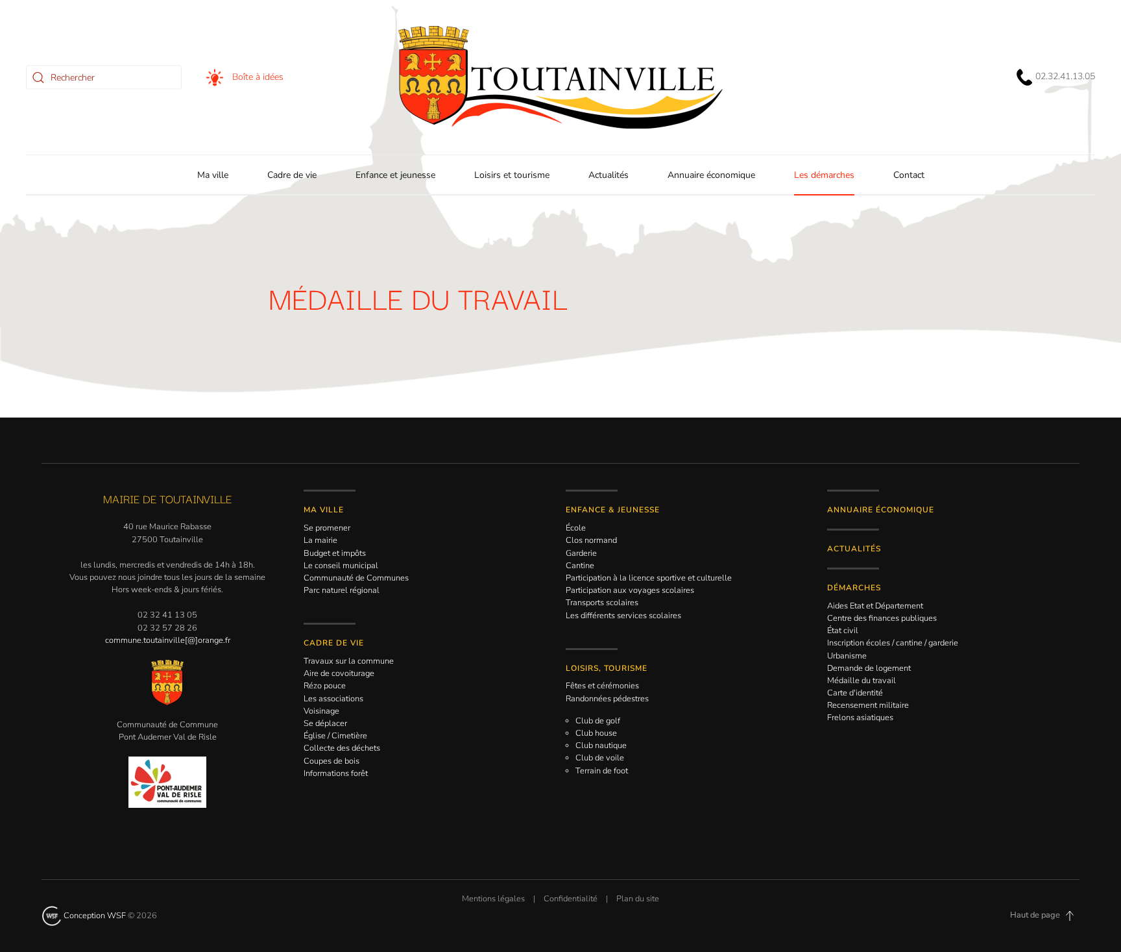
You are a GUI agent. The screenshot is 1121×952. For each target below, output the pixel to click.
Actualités (608, 175)
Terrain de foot (601, 771)
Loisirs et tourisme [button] (511, 175)
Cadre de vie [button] (292, 175)
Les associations (333, 699)
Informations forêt (336, 773)
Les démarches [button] (824, 175)
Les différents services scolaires (623, 615)
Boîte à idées (256, 76)
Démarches (854, 587)
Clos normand (591, 540)
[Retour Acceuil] (560, 77)
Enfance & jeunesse (613, 510)
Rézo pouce (325, 686)
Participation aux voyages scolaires (630, 590)
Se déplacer (325, 723)
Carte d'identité (855, 693)
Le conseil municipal (341, 565)
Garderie (581, 553)
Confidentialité (570, 899)
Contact (908, 175)
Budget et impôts (335, 553)
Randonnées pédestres (607, 699)
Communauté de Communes (356, 578)
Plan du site (637, 899)
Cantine (580, 565)
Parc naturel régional (342, 590)
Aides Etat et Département (875, 606)
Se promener (327, 528)
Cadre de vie (334, 643)
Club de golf (597, 721)
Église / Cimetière (335, 736)
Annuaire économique (711, 175)
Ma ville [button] (212, 175)
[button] (1069, 915)
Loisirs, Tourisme (606, 668)
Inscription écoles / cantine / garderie (892, 643)
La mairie (320, 540)
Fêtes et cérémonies (602, 686)
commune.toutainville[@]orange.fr (167, 640)
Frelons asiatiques (860, 717)
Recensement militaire (868, 705)
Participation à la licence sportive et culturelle (649, 578)
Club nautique (601, 745)
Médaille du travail (861, 680)
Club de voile (599, 758)
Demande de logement (869, 668)
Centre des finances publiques (882, 618)
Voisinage (321, 711)
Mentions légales (493, 899)
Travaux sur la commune (349, 661)
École (576, 528)
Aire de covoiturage (339, 673)
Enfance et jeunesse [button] (395, 175)
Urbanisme (847, 656)
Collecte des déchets (342, 748)
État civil (842, 630)
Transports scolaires (602, 602)
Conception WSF (94, 915)
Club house (596, 733)
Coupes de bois (331, 761)
